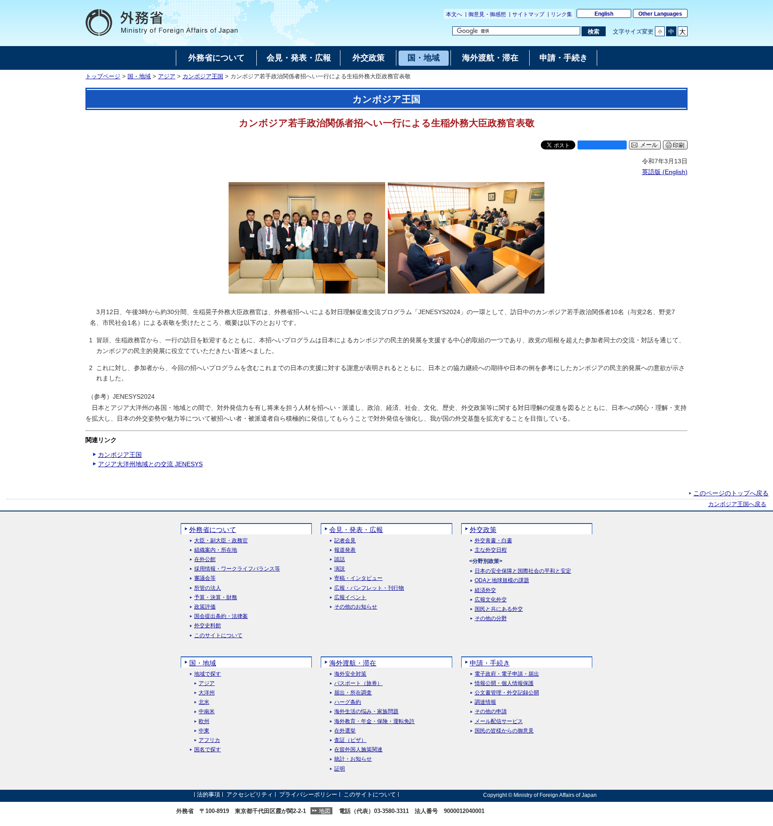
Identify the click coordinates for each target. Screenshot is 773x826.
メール (649, 145)
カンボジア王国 (203, 76)
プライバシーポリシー (308, 795)
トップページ (102, 76)
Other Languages (660, 14)
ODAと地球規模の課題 (502, 580)
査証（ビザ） (350, 740)
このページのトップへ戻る (731, 493)
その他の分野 (491, 619)
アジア (166, 76)
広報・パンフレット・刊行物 (369, 588)
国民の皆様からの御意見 (504, 731)
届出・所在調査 (353, 693)
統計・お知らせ (353, 759)
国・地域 (139, 76)
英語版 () (665, 171)
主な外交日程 (491, 550)
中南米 (207, 712)
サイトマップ (528, 14)
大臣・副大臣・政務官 (221, 541)
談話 (339, 559)
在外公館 (205, 559)
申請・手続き (490, 663)
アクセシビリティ (249, 795)
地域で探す (207, 674)
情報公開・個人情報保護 (504, 683)
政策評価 (205, 607)
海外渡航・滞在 (352, 663)
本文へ (454, 14)
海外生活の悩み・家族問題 (366, 712)
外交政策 (483, 529)
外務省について (212, 529)
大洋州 (207, 693)
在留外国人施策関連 (358, 750)
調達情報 (485, 702)
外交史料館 (207, 626)
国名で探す (207, 750)
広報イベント (350, 597)
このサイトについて (218, 636)
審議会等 (205, 578)
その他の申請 (491, 712)
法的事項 (208, 795)
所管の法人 (207, 588)
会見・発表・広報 (356, 529)
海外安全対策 (350, 674)
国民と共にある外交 (499, 609)
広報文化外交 (491, 600)
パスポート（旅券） (358, 683)
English (604, 14)
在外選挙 (345, 731)
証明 (339, 769)
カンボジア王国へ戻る (737, 504)
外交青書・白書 (493, 541)
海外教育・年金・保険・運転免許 (374, 721)
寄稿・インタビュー (358, 578)
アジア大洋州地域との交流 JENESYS (150, 464)
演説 (339, 569)
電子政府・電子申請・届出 (507, 674)
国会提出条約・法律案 (221, 616)
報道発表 (345, 550)
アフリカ (209, 740)
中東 (204, 731)
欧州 (204, 721)
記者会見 (345, 541)
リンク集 (561, 14)
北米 (204, 702)
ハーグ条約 (347, 702)
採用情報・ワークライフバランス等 (237, 569)
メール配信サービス (499, 721)
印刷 (678, 145)
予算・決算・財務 (215, 597)
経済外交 (485, 590)
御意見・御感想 (487, 14)
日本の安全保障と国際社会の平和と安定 (523, 571)
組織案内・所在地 (215, 550)
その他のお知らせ (355, 607)
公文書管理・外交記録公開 (507, 693)
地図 (325, 811)
